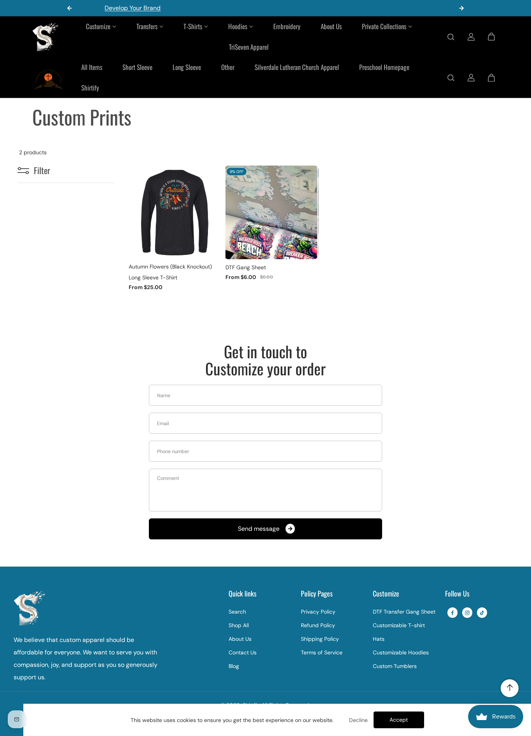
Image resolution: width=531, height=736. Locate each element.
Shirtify (90, 87)
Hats (378, 638)
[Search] (451, 37)
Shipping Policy (320, 638)
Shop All (239, 625)
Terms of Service (321, 652)
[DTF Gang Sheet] (271, 212)
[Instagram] (467, 612)
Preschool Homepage (384, 67)
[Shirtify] (45, 36)
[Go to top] (510, 688)
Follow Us (457, 594)
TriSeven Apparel (249, 47)
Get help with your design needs (287, 8)
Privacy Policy (318, 611)
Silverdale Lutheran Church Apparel (297, 67)
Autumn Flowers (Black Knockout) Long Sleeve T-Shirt (170, 272)
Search (237, 611)
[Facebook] (452, 612)
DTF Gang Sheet (245, 267)
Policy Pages (317, 594)
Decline (358, 720)
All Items (91, 67)
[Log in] (471, 37)
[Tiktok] (482, 612)
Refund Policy (318, 625)
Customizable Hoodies (401, 652)
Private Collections (384, 26)
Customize (98, 26)
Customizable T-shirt (399, 625)
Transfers (146, 26)
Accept (399, 719)
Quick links (243, 594)
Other (227, 67)
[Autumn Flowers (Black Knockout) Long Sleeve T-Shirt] (174, 212)
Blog (234, 666)
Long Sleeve (187, 67)
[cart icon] (491, 37)
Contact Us (243, 652)
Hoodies (237, 26)
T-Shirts (192, 26)
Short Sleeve (137, 67)
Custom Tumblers (395, 666)
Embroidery (286, 26)
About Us (331, 26)
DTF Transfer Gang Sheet (404, 611)
